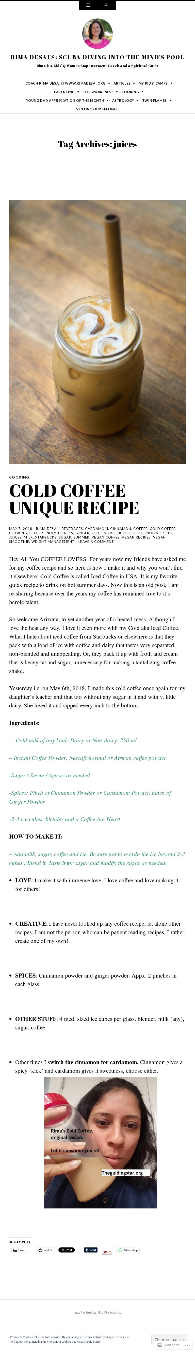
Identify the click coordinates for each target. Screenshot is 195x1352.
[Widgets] (88, 5)
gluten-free (104, 533)
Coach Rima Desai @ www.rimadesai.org (65, 83)
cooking (18, 533)
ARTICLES (122, 83)
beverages (72, 529)
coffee (140, 529)
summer (82, 537)
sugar (65, 537)
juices (15, 537)
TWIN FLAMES (154, 100)
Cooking (130, 92)
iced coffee (131, 533)
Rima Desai (47, 529)
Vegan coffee (106, 537)
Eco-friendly (42, 533)
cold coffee (162, 529)
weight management (53, 542)
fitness (65, 533)
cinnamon (120, 529)
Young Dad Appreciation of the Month (65, 100)
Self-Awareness (98, 92)
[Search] (107, 5)
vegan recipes (136, 537)
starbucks (46, 537)
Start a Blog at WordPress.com (97, 1312)
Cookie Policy (92, 1341)
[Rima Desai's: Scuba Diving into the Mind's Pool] (97, 34)
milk (28, 537)
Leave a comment (96, 542)
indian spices (158, 533)
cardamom (96, 529)
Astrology (123, 100)
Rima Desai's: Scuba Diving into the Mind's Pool (97, 57)
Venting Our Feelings (97, 109)
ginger (82, 533)
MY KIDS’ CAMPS (153, 83)
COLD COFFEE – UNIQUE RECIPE (74, 499)
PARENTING (64, 92)
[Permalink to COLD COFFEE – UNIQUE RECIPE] (97, 332)
